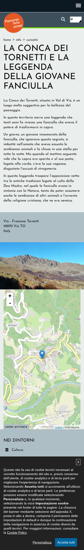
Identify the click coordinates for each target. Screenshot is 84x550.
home (7, 39)
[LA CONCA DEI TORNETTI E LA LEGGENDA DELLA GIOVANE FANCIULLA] (42, 265)
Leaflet (59, 427)
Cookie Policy (17, 532)
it (71, 19)
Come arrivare (16, 427)
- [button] (10, 303)
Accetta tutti (66, 542)
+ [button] (9, 296)
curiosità (32, 39)
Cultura (17, 450)
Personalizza (42, 542)
